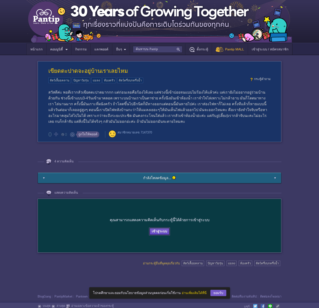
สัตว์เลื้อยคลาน (59, 80)
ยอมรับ (218, 293)
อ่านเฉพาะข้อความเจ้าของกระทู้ (92, 306)
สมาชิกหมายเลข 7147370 (134, 132)
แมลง (96, 80)
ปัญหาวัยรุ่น (81, 80)
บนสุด (46, 306)
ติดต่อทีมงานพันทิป (244, 296)
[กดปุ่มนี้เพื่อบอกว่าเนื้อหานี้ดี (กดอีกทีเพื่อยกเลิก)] (56, 134)
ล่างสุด (61, 306)
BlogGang (44, 296)
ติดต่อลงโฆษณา (270, 296)
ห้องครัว (109, 80)
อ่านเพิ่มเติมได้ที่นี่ (194, 293)
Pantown (82, 296)
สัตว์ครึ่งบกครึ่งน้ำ (130, 80)
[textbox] (157, 49)
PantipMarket (63, 296)
